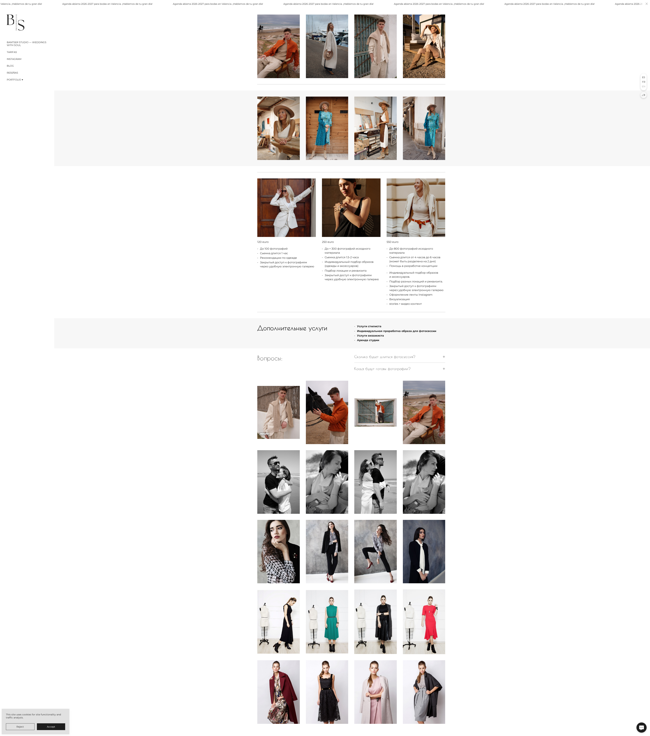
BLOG (10, 65)
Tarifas (12, 52)
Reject (20, 726)
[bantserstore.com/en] (15, 22)
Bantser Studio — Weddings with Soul (26, 44)
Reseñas (12, 72)
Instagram (14, 59)
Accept (51, 726)
